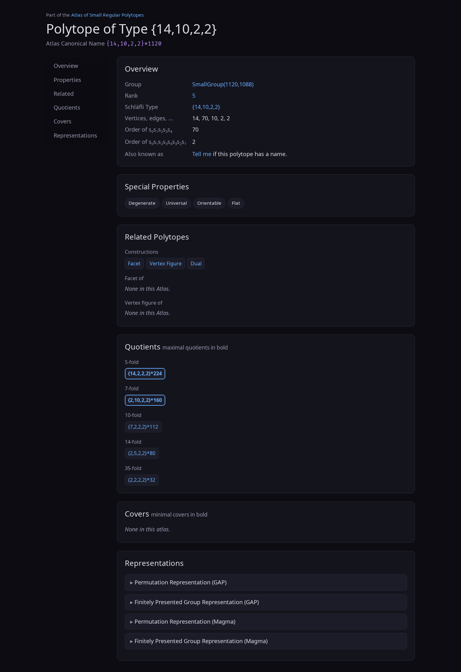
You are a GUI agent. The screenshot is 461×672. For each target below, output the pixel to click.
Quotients (67, 107)
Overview (66, 65)
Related (64, 93)
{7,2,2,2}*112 (143, 426)
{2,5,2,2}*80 (141, 453)
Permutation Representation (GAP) (180, 582)
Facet (134, 263)
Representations (75, 135)
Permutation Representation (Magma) (185, 621)
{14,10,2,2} (206, 107)
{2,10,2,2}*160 (145, 400)
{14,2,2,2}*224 (145, 373)
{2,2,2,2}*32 (141, 479)
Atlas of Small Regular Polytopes (107, 15)
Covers (63, 121)
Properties (67, 79)
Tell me (201, 154)
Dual (196, 263)
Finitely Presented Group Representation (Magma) (201, 641)
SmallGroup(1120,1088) (222, 84)
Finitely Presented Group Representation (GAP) (197, 602)
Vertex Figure (166, 263)
